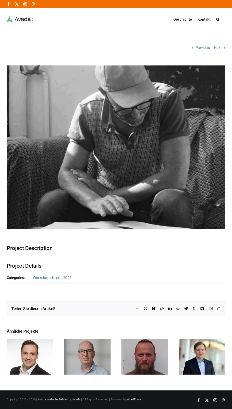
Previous (203, 48)
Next (218, 48)
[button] (218, 19)
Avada (76, 399)
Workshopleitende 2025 (52, 278)
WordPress (134, 399)
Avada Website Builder (53, 399)
